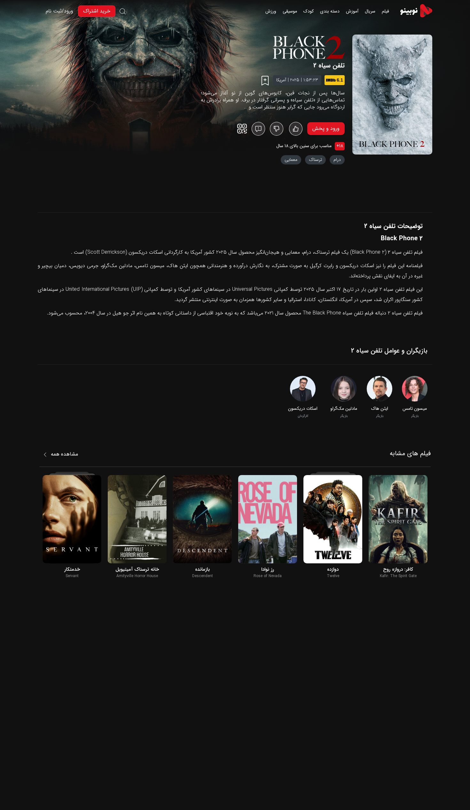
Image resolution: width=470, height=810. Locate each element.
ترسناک (315, 159)
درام (337, 159)
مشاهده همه (64, 454)
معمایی (291, 159)
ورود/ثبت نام (59, 11)
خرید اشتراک (96, 11)
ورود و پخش (326, 128)
